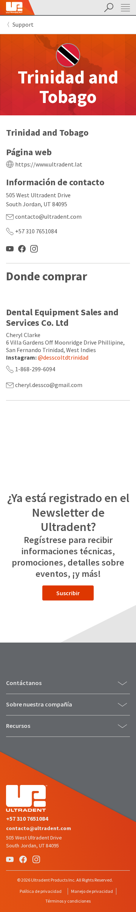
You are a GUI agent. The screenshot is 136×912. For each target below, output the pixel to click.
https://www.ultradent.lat (48, 164)
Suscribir (68, 593)
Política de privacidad (41, 891)
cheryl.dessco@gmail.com (48, 384)
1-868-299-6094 (35, 369)
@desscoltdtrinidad (63, 357)
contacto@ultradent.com (48, 216)
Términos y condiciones (68, 901)
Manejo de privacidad (92, 891)
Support (23, 24)
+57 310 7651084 (36, 231)
